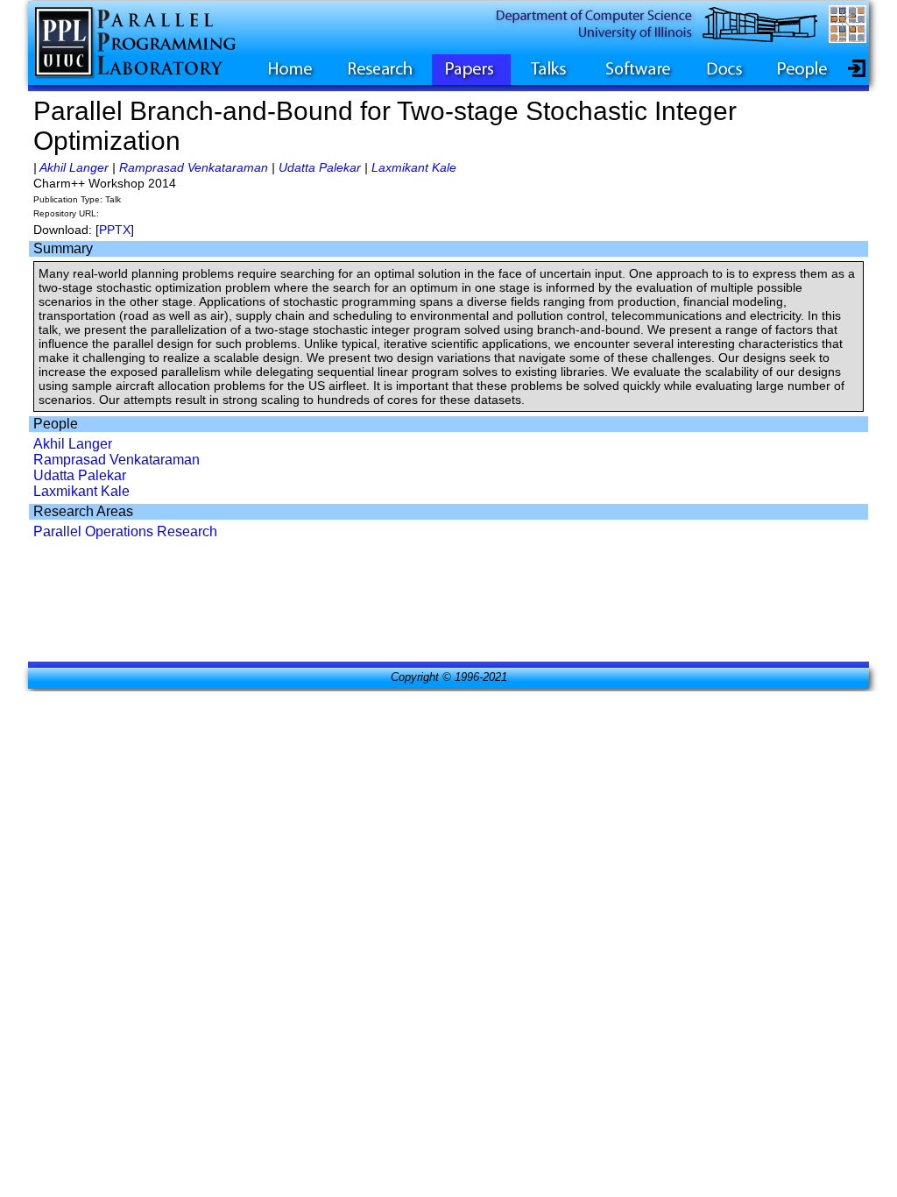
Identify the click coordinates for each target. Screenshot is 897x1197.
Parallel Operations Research (125, 531)
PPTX (115, 230)
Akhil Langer (74, 167)
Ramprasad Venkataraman (193, 167)
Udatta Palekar (320, 167)
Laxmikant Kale (413, 167)
